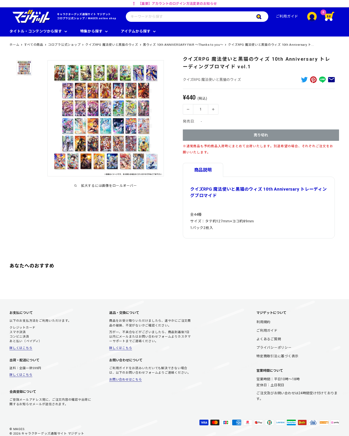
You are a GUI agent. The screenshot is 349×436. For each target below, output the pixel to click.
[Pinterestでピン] (313, 79)
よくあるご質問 (268, 339)
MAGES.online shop (102, 18)
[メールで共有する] (331, 79)
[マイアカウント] (312, 16)
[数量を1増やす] (213, 109)
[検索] (262, 16)
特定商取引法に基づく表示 (277, 356)
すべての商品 (33, 44)
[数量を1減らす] (188, 109)
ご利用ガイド (287, 16)
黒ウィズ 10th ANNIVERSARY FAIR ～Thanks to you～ (183, 44)
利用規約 (263, 322)
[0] (332, 16)
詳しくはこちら (20, 348)
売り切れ (261, 135)
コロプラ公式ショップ (71, 18)
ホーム (14, 44)
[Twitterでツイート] (304, 79)
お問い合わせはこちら (125, 379)
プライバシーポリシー (274, 347)
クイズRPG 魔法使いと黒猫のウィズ (111, 44)
